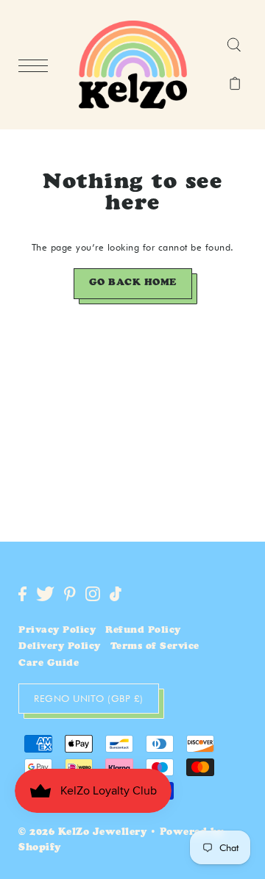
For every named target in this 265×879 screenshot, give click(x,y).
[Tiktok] (115, 593)
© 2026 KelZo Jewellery (82, 833)
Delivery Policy (59, 647)
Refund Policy (143, 631)
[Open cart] (235, 84)
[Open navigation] (36, 65)
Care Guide (48, 664)
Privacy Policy (57, 631)
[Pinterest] (70, 593)
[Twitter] (45, 593)
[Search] (234, 45)
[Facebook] (22, 593)
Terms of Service (154, 647)
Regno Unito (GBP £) (89, 698)
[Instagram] (92, 593)
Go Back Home (133, 283)
